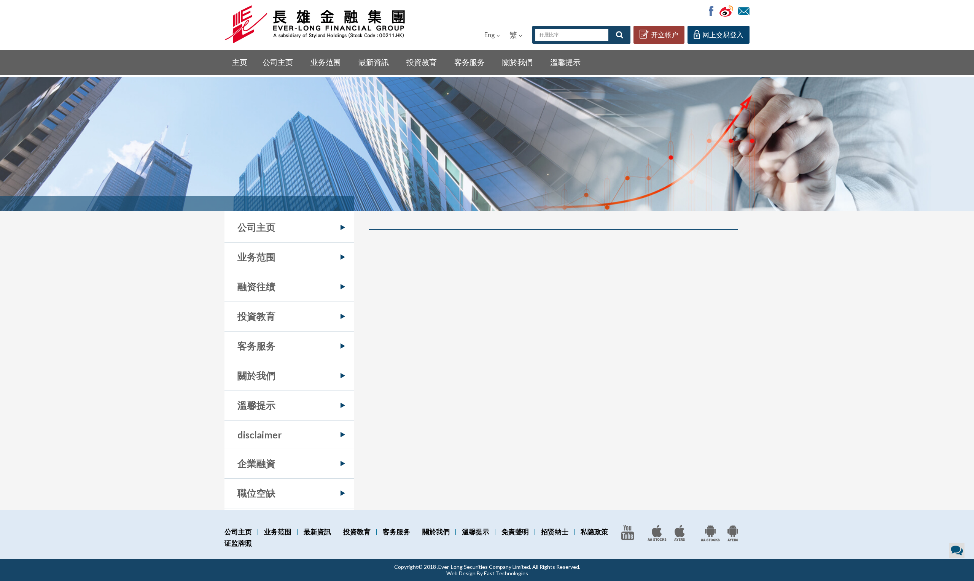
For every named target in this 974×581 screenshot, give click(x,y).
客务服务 (469, 62)
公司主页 (278, 62)
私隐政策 (594, 531)
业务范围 (325, 62)
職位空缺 (256, 492)
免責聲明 (515, 531)
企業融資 (256, 463)
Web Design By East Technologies (487, 573)
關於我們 (517, 62)
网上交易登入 (722, 34)
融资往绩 (256, 286)
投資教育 (421, 62)
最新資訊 (373, 62)
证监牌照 (238, 543)
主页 (239, 62)
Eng (489, 35)
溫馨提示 (565, 62)
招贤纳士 (554, 531)
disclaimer (259, 434)
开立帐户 (664, 34)
